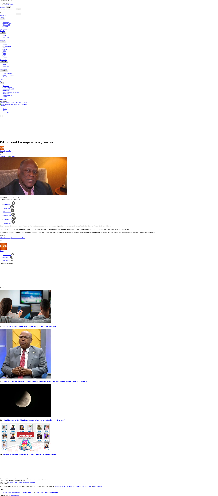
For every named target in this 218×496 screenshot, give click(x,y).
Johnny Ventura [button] (11, 238)
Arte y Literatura (7, 73)
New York (6, 37)
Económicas (3, 29)
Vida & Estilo (3, 69)
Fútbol (5, 48)
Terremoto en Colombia (8, 4)
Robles (5, 96)
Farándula (6, 66)
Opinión (2, 17)
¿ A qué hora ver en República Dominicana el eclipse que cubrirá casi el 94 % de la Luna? (34, 420)
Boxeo (5, 44)
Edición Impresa (7, 95)
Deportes (2, 40)
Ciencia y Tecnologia (9, 75)
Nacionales (3, 15)
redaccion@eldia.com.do (51, 492)
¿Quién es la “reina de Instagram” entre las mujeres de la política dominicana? (30, 454)
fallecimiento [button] (3, 238)
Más (1, 81)
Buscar (19, 9)
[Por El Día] (2, 149)
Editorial (5, 26)
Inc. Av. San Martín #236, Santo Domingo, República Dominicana (73, 486)
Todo (5, 109)
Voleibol (5, 57)
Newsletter (3, 99)
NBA (4, 52)
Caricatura (6, 93)
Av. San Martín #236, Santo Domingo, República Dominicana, (17, 492)
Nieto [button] (23, 238)
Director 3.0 (6, 25)
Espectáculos (3, 60)
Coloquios (6, 90)
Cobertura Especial (8, 89)
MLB (4, 51)
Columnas (6, 22)
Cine (4, 64)
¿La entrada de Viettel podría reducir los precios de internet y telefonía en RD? (30, 326)
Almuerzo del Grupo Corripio (11, 92)
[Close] (0, 12)
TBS (4, 54)
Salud (1, 79)
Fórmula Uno (7, 46)
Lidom (5, 49)
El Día (2, 151)
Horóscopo (6, 86)
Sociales (5, 77)
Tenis (4, 55)
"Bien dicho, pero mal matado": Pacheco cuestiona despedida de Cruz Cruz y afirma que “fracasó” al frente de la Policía (45, 381)
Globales (2, 31)
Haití (4, 35)
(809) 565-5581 (97, 486)
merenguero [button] (18, 238)
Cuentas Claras (7, 23)
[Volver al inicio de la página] (1, 116)
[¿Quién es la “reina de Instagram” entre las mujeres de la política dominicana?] (109, 437)
